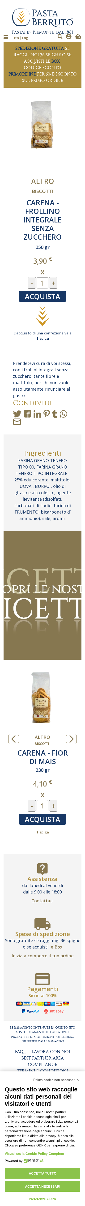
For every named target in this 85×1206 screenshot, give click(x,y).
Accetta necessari (42, 1186)
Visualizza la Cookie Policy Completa (34, 1154)
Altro (42, 181)
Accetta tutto (42, 1173)
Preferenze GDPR (42, 1199)
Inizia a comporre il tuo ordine (43, 956)
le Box (56, 947)
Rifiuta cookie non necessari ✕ (56, 1080)
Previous (13, 739)
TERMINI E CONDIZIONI (42, 1071)
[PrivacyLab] (32, 1160)
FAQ (19, 1052)
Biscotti (42, 191)
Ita (16, 37)
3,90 (42, 261)
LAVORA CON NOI (51, 1052)
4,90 (71, 783)
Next (71, 739)
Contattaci (42, 900)
